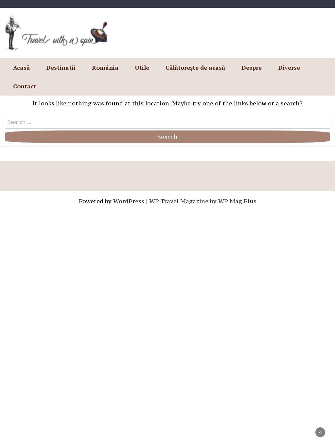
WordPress (128, 201)
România (105, 67)
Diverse (289, 67)
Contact (24, 86)
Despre (251, 67)
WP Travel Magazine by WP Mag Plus (202, 201)
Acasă (21, 67)
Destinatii (61, 67)
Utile (142, 67)
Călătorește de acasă (195, 67)
